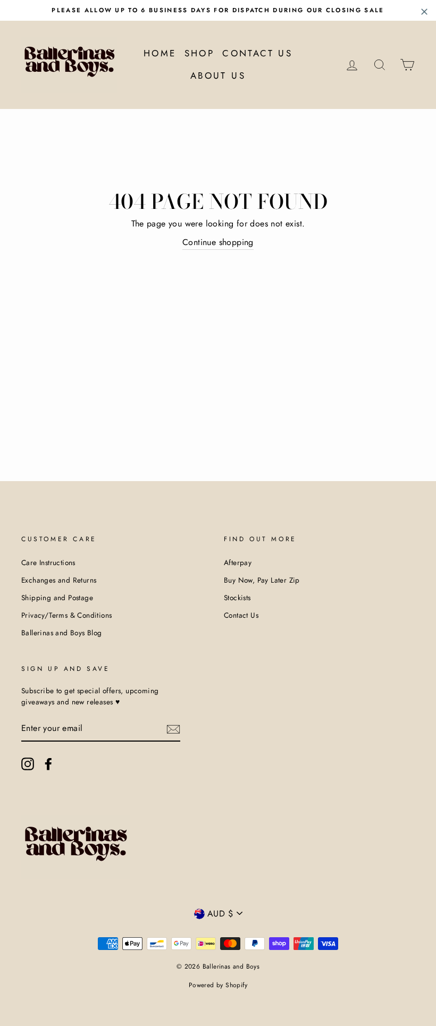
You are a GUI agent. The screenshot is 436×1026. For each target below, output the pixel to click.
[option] (218, 10)
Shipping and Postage (57, 597)
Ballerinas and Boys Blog (61, 632)
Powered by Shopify (218, 985)
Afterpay (237, 562)
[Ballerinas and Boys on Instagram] (27, 764)
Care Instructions (48, 562)
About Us (218, 75)
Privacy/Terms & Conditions (66, 615)
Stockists (237, 597)
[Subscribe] (173, 729)
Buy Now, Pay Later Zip (262, 580)
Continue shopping (218, 242)
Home (160, 53)
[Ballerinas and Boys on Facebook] (48, 764)
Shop (200, 53)
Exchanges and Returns (58, 580)
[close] (424, 11)
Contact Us (257, 53)
